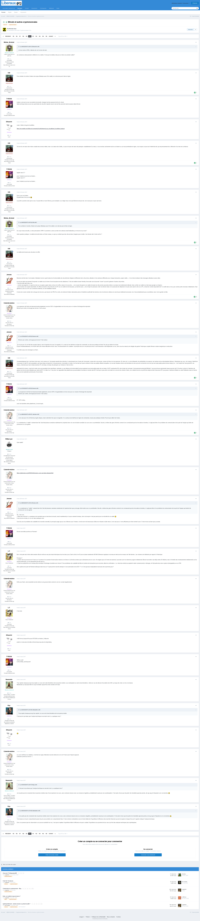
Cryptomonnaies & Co (25, 30)
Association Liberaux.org (9, 8)
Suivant (51, 36)
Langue (81, 916)
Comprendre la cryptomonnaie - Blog (12, 888)
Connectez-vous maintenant (148, 854)
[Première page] (3, 36)
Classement (23, 12)
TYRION (9, 99)
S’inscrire (195, 3)
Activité (27, 8)
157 (20, 36)
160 (30, 36)
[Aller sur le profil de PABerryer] (9, 444)
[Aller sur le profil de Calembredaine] (9, 308)
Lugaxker (7, 874)
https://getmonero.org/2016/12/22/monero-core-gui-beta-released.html (35, 473)
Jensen (9, 274)
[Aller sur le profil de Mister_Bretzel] (9, 47)
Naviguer (20, 8)
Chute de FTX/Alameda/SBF (10, 873)
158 (23, 36)
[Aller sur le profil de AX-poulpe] (179, 882)
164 (43, 36)
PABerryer (9, 439)
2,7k (10, 58)
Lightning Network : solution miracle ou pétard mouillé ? (17, 903)
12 (32, 888)
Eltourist (34, 46)
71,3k (9, 86)
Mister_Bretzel (9, 42)
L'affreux (184, 897)
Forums (3, 12)
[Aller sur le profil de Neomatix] (9, 684)
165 (46, 36)
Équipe (16, 12)
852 (10, 112)
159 (26, 36)
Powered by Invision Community (100, 918)
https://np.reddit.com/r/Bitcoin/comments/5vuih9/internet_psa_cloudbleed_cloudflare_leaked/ (41, 128)
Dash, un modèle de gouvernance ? (11, 896)
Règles (9, 12)
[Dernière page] (55, 36)
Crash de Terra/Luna (8, 881)
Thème (88, 916)
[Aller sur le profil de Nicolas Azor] (4, 29)
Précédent (8, 36)
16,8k (9, 321)
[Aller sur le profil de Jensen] (9, 280)
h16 (9, 73)
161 (33, 36)
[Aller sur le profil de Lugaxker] (179, 890)
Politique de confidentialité (98, 916)
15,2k (9, 454)
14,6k (9, 693)
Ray (9, 705)
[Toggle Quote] (19, 46)
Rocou (34, 336)
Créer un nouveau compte (52, 854)
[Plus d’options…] (196, 42)
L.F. (9, 551)
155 (13, 36)
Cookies (118, 916)
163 (39, 36)
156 (16, 36)
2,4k (10, 135)
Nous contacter (111, 916)
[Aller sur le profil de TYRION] (9, 104)
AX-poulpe (184, 881)
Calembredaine (9, 303)
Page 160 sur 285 (62, 36)
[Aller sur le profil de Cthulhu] (179, 874)
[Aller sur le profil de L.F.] (9, 556)
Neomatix (9, 679)
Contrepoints (43, 8)
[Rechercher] (197, 8)
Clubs (57, 8)
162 (36, 36)
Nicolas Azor (12, 28)
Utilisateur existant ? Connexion (180, 3)
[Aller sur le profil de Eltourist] (9, 127)
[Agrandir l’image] (169, 793)
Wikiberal (51, 8)
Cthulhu (184, 874)
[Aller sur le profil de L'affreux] (179, 897)
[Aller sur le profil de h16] (9, 78)
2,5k (10, 719)
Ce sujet (191, 8)
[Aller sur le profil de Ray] (9, 710)
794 (10, 566)
